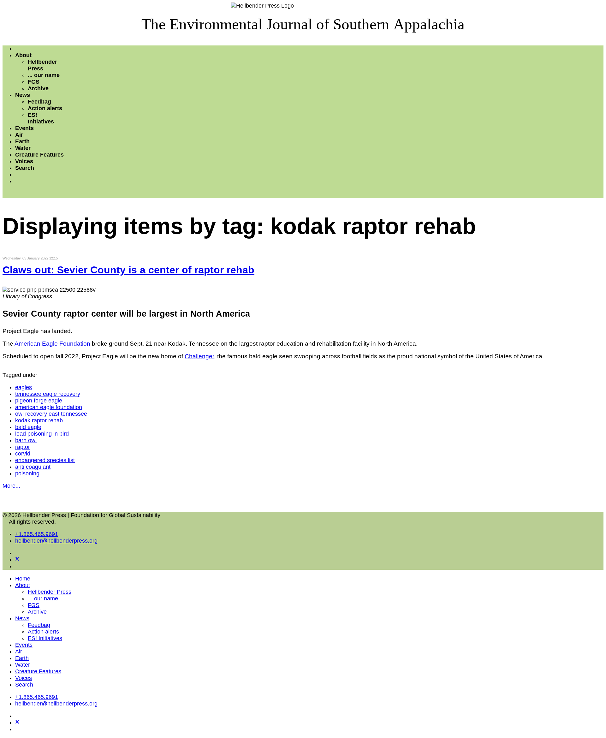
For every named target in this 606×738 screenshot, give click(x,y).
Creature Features (39, 155)
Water (23, 148)
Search (24, 168)
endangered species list (45, 460)
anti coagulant (32, 467)
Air (19, 135)
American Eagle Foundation (52, 343)
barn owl (26, 440)
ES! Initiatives (41, 118)
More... (11, 486)
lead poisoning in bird (42, 434)
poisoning (27, 473)
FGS (33, 82)
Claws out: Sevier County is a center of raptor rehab (128, 270)
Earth (22, 141)
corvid (22, 453)
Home (22, 578)
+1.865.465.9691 (36, 534)
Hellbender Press (42, 65)
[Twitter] (17, 559)
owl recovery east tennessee (51, 414)
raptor (22, 447)
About (23, 55)
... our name (44, 75)
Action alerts (45, 108)
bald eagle (28, 427)
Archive (38, 88)
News (22, 95)
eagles (23, 387)
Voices (24, 161)
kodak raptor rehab (39, 420)
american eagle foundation (48, 407)
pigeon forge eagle (38, 400)
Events (24, 128)
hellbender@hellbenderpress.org (56, 541)
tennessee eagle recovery (47, 394)
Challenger (199, 356)
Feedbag (39, 101)
